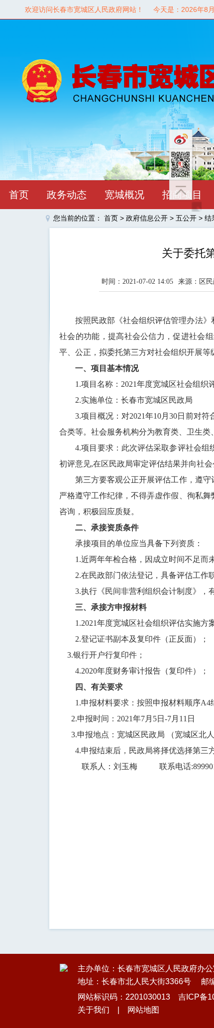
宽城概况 (124, 194)
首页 (19, 194)
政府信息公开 (147, 218)
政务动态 (67, 194)
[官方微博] (186, 139)
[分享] (186, 164)
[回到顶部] (186, 191)
